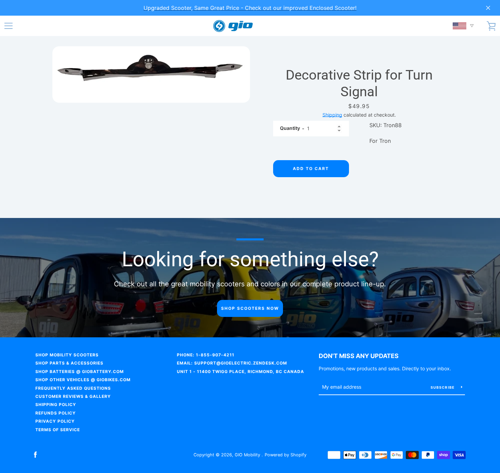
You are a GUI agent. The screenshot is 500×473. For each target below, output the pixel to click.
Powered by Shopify (285, 454)
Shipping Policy (55, 404)
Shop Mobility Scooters (67, 354)
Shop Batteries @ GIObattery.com (79, 371)
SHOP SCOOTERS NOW (250, 308)
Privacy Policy (55, 421)
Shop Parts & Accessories (69, 363)
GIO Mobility (248, 454)
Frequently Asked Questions (73, 388)
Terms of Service (57, 429)
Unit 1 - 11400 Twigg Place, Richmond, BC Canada (240, 371)
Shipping (332, 115)
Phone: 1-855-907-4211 (205, 354)
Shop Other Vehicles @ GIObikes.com (83, 379)
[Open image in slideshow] (151, 74)
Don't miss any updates (359, 355)
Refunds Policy (55, 413)
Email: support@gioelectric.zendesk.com (232, 363)
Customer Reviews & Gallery (73, 396)
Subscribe (443, 387)
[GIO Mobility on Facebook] (35, 454)
